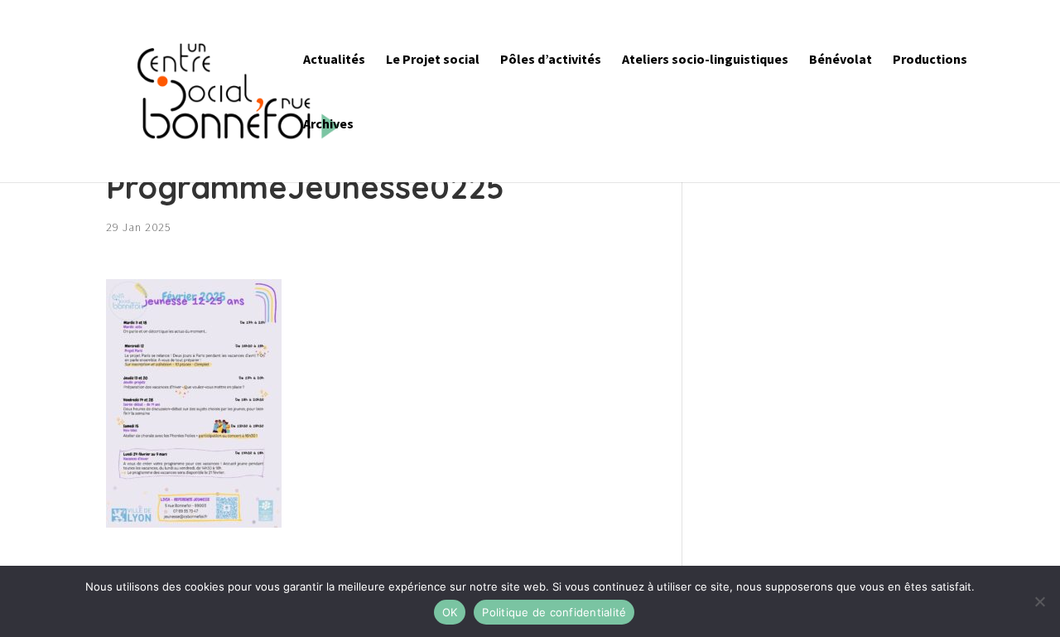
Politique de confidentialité (554, 612)
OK (450, 612)
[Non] (1039, 601)
